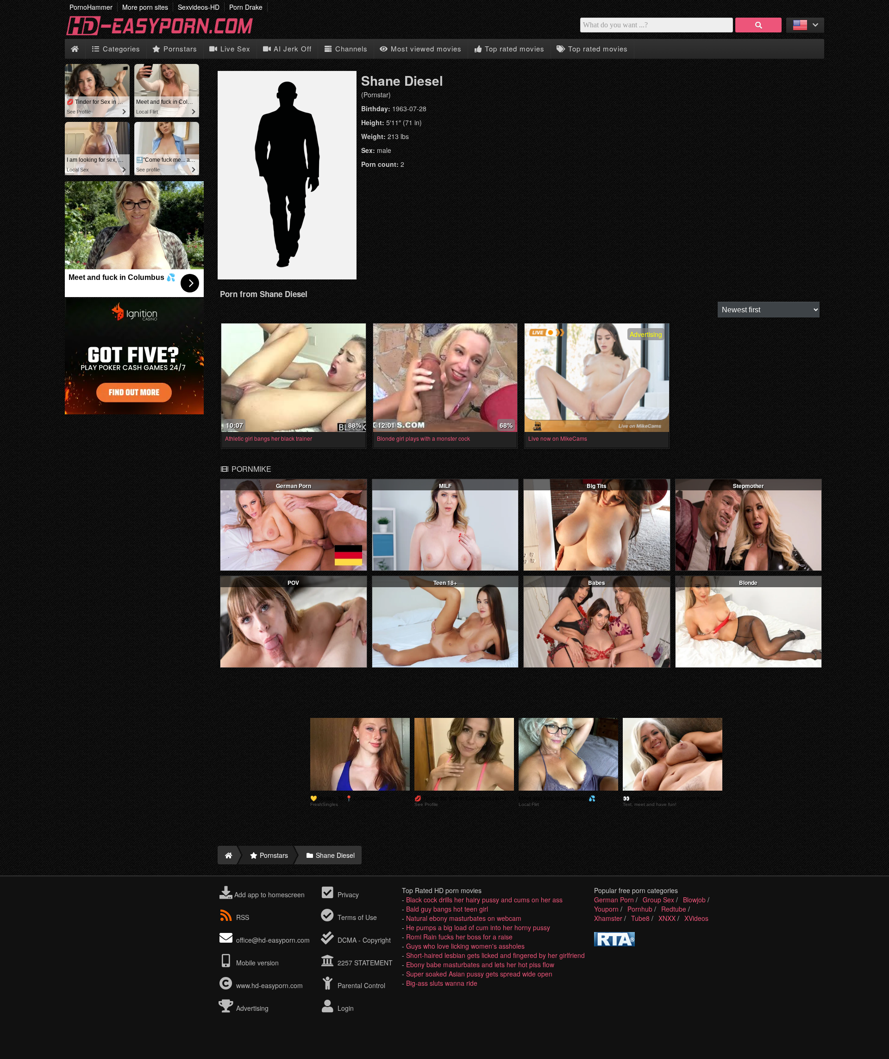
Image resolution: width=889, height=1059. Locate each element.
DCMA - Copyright (363, 940)
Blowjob (694, 899)
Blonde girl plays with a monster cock (423, 438)
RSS (242, 917)
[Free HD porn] (167, 34)
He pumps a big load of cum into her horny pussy (478, 927)
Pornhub (639, 908)
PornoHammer (91, 7)
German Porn (614, 899)
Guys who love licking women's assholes (465, 946)
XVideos (696, 918)
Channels (350, 48)
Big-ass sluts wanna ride (441, 983)
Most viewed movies (425, 48)
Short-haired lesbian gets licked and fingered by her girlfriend (495, 955)
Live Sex (234, 48)
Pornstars (179, 48)
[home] (227, 855)
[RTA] (614, 943)
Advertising (251, 1008)
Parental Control (360, 985)
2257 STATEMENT (364, 962)
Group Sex (658, 899)
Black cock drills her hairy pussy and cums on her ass (484, 899)
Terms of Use (356, 917)
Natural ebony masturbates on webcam (463, 918)
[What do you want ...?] (758, 25)
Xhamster (608, 918)
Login (345, 1008)
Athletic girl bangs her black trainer (268, 438)
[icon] (75, 49)
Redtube (673, 908)
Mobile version (256, 962)
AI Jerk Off (291, 48)
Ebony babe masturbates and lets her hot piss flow (480, 964)
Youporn (606, 908)
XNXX (667, 918)
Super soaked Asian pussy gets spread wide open (479, 973)
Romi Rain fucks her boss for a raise (459, 936)
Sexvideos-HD (198, 7)
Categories (120, 48)
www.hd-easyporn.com (269, 985)
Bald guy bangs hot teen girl (447, 908)
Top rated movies (513, 48)
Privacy (347, 894)
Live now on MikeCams (557, 438)
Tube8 (640, 918)
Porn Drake (246, 7)
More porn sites (145, 7)
